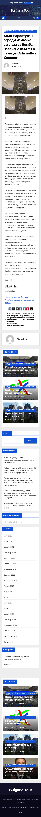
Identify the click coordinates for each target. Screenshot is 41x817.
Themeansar (20, 802)
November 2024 (10, 625)
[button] (34, 18)
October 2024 (9, 631)
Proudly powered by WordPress (13, 799)
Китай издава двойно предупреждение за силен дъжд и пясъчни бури (19, 460)
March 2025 (9, 614)
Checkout (15, 807)
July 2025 (8, 592)
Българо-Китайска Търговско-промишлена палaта (18, 31)
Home (4, 807)
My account (24, 807)
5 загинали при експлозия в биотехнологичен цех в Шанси (27, 317)
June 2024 (8, 642)
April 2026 (8, 541)
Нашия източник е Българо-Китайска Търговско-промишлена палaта (19, 300)
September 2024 (11, 636)
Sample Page (34, 807)
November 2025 (10, 569)
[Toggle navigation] (19, 18)
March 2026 (9, 547)
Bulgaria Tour (20, 10)
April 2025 (8, 608)
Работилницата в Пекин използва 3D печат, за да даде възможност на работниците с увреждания (20, 470)
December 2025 (10, 564)
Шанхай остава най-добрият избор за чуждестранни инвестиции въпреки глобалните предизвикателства (13, 320)
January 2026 (9, 558)
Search (6, 433)
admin (16, 64)
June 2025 (8, 597)
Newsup (33, 799)
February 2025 (10, 620)
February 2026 (10, 553)
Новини (7, 665)
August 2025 (9, 586)
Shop (20, 812)
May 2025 (8, 603)
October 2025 (9, 575)
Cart (9, 807)
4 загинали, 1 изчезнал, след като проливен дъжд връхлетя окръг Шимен (18, 505)
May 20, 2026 (12, 703)
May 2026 (8, 536)
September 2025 (10, 580)
